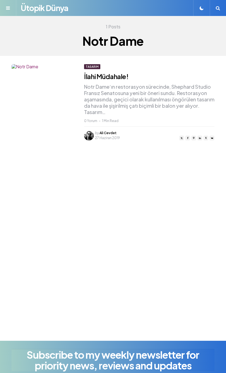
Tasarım (92, 66)
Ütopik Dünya (44, 8)
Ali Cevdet (108, 133)
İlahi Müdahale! (106, 76)
